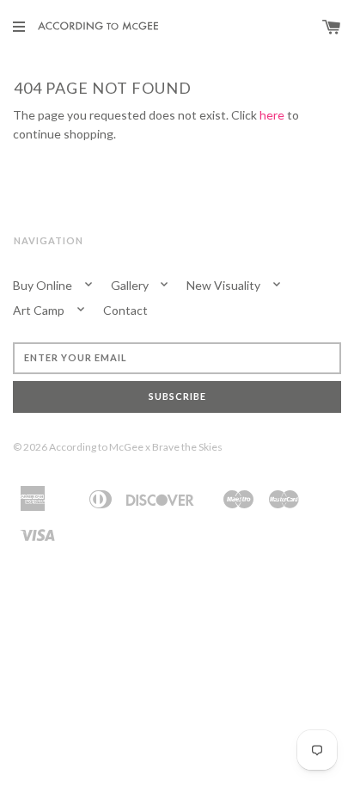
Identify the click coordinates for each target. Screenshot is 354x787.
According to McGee (96, 446)
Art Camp (40, 310)
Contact (125, 310)
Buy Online (44, 285)
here (271, 115)
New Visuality (224, 285)
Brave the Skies (187, 446)
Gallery (131, 285)
